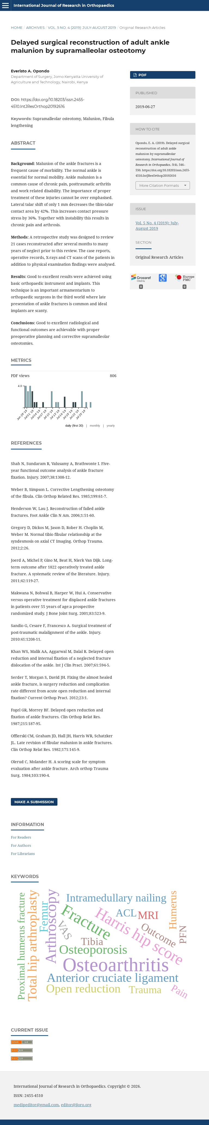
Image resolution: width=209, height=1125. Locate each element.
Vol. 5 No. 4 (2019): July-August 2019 (82, 27)
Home (17, 27)
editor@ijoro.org (76, 1104)
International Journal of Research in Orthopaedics (64, 5)
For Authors (21, 845)
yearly (111, 425)
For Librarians (23, 853)
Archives (35, 27)
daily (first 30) (74, 425)
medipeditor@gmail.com (36, 1104)
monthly (95, 425)
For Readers (21, 837)
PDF (141, 75)
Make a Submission (34, 802)
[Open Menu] (5, 5)
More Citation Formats (159, 185)
